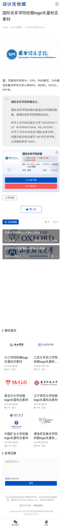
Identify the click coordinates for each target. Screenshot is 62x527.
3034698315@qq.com (27, 500)
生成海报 (12, 221)
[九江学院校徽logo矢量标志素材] (16, 345)
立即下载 (32, 180)
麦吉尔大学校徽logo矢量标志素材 (16, 398)
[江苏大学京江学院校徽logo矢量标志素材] (46, 345)
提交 (31, 483)
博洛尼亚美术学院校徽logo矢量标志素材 (46, 436)
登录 (7, 478)
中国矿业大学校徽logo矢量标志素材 (16, 436)
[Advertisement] (31, 295)
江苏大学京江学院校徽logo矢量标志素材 (46, 360)
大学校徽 (18, 27)
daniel (5, 27)
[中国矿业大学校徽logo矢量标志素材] (16, 421)
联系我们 (39, 505)
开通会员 (32, 186)
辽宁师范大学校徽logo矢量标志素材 (46, 398)
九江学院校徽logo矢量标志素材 (16, 359)
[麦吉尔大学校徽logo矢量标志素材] (16, 383)
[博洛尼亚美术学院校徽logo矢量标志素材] (46, 421)
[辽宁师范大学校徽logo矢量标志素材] (46, 383)
